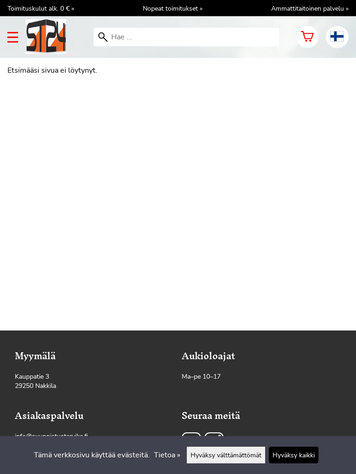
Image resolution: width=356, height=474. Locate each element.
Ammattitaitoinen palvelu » (310, 8)
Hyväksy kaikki (294, 455)
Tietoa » (167, 455)
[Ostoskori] (307, 37)
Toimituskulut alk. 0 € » (40, 8)
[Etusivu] (49, 51)
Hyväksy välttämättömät (226, 455)
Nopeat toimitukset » (173, 8)
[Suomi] (337, 37)
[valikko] (12, 37)
